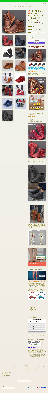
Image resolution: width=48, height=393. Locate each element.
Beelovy (5, 390)
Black (33, 29)
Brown (30, 29)
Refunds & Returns (27, 366)
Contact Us (15, 370)
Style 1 (30, 26)
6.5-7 (35, 32)
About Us (15, 369)
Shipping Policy (27, 365)
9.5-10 (32, 34)
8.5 (43, 32)
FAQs (14, 366)
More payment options (37, 44)
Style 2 (34, 26)
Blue (40, 29)
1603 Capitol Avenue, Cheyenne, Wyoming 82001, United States (14, 390)
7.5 (38, 32)
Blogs (14, 365)
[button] (3, 4)
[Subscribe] (30, 381)
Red (37, 29)
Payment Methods (27, 369)
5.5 (29, 32)
